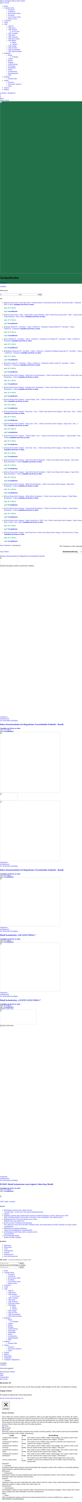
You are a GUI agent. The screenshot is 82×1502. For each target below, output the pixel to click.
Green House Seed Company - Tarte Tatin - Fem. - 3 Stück (61, 448)
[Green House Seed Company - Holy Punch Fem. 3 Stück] (23, 532)
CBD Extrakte (12, 30)
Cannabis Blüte (9, 1234)
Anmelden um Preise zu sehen (24, 304)
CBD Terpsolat (13, 37)
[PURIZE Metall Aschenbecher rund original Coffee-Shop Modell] (6, 1008)
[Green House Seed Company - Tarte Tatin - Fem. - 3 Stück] (23, 448)
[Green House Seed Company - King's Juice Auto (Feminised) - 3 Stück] (27, 375)
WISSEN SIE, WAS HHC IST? (14, 1221)
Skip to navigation (6, 1)
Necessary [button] (5, 1426)
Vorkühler (15, 57)
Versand (6, 1252)
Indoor (14, 42)
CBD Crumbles (13, 33)
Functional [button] (5, 1463)
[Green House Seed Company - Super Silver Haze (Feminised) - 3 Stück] (27, 460)
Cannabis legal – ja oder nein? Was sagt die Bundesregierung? (23, 1212)
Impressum (7, 1245)
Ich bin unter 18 (18, 1398)
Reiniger (10, 62)
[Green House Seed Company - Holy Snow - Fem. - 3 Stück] (24, 411)
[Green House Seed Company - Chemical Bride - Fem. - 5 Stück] (25, 436)
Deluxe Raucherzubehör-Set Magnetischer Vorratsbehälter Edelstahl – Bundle (32, 724)
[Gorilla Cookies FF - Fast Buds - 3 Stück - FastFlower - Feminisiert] (26, 363)
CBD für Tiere (12, 48)
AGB (6, 1249)
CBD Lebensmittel (14, 50)
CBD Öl (10, 26)
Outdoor (14, 44)
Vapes (10, 86)
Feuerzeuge (11, 66)
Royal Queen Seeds (14, 13)
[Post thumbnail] (18, 1210)
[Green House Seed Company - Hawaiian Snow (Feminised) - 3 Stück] (27, 387)
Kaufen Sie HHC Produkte (12, 1237)
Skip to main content (18, 1)
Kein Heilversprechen (11, 1256)
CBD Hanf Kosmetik (15, 51)
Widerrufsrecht (8, 1254)
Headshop (7, 545)
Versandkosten (12, 311)
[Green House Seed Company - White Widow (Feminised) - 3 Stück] (26, 496)
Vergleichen (8, 1358)
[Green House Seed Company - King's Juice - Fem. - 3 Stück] (24, 423)
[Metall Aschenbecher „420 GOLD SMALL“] (30, 926)
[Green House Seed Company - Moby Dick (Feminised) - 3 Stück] (25, 484)
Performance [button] (6, 1471)
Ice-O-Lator (16, 31)
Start (1, 545)
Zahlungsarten (8, 1251)
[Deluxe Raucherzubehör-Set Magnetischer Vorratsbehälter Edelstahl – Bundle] (22, 556)
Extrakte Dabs (12, 79)
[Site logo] (4, 3)
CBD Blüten (12, 40)
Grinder (10, 59)
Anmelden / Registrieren (11, 1359)
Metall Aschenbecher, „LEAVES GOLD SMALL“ (20, 1000)
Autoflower (11, 11)
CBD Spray (12, 28)
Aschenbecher (12, 71)
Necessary (7, 1428)
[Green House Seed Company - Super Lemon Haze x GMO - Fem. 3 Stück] (28, 520)
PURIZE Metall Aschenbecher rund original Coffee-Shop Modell (26, 1184)
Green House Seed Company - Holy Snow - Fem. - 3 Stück (62, 411)
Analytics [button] (5, 1478)
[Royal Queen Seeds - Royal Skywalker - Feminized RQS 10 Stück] (26, 303)
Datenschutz (8, 1247)
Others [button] (4, 1493)
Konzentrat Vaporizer (15, 84)
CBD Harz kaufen (14, 39)
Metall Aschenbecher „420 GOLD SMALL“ (18, 935)
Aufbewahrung (13, 64)
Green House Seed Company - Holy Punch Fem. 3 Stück (60, 532)
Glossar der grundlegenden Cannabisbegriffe (18, 1230)
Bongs (10, 55)
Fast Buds (11, 15)
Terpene (6, 1214)
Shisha (10, 69)
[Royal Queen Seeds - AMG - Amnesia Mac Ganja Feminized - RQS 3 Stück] (29, 315)
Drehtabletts (12, 68)
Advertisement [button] (6, 1486)
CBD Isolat (11, 35)
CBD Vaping (12, 46)
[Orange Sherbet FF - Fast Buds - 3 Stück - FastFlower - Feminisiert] (26, 327)
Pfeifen (10, 60)
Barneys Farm (12, 19)
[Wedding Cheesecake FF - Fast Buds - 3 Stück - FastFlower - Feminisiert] (28, 351)
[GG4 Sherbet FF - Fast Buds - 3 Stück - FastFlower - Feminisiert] (25, 339)
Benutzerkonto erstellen (7, 1372)
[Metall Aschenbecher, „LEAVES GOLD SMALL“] (30, 991)
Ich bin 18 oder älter (6, 1398)
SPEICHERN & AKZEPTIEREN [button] (13, 1499)
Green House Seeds (14, 17)
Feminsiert (11, 10)
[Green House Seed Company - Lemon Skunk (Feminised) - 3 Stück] (26, 508)
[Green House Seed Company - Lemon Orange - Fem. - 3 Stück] (25, 399)
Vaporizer (11, 82)
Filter (9, 75)
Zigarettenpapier (13, 73)
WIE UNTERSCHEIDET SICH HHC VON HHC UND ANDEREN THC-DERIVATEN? (33, 1217)
